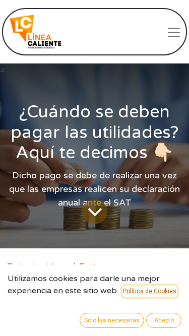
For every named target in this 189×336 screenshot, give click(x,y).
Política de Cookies (149, 291)
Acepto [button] (164, 320)
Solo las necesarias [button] (112, 320)
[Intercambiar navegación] (174, 31)
